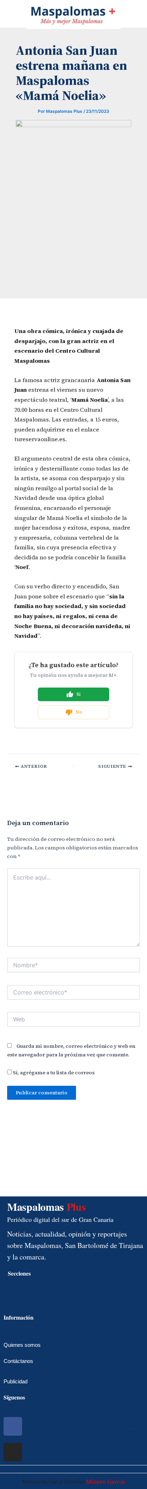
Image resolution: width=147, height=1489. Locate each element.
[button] (5, 14)
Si (78, 694)
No (78, 712)
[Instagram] (13, 1452)
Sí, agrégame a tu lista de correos (53, 1072)
